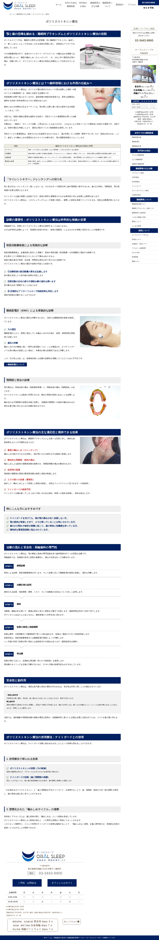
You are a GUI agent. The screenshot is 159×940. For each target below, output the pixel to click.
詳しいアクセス (70, 922)
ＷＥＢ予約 (136, 252)
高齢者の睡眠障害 (138, 164)
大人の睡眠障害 (137, 159)
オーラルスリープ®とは (140, 235)
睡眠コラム (136, 261)
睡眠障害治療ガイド (139, 204)
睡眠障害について (107, 4)
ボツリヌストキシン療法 (140, 190)
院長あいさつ (136, 239)
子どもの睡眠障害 (138, 155)
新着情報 (135, 257)
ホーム (59, 5)
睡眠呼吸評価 (136, 137)
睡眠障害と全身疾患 (139, 213)
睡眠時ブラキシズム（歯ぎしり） (143, 208)
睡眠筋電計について (16, 364)
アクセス (132, 5)
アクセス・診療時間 (139, 248)
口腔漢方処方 (136, 195)
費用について (136, 221)
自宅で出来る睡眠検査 (71, 4)
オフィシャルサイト (62, 883)
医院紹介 (120, 5)
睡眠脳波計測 (136, 146)
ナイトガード (136, 186)
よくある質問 (136, 226)
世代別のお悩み (83, 4)
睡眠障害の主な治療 (95, 4)
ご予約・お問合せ (27, 883)
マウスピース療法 (138, 173)
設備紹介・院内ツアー (139, 244)
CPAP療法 (135, 177)
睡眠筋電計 (136, 141)
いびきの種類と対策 (139, 217)
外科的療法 (136, 182)
